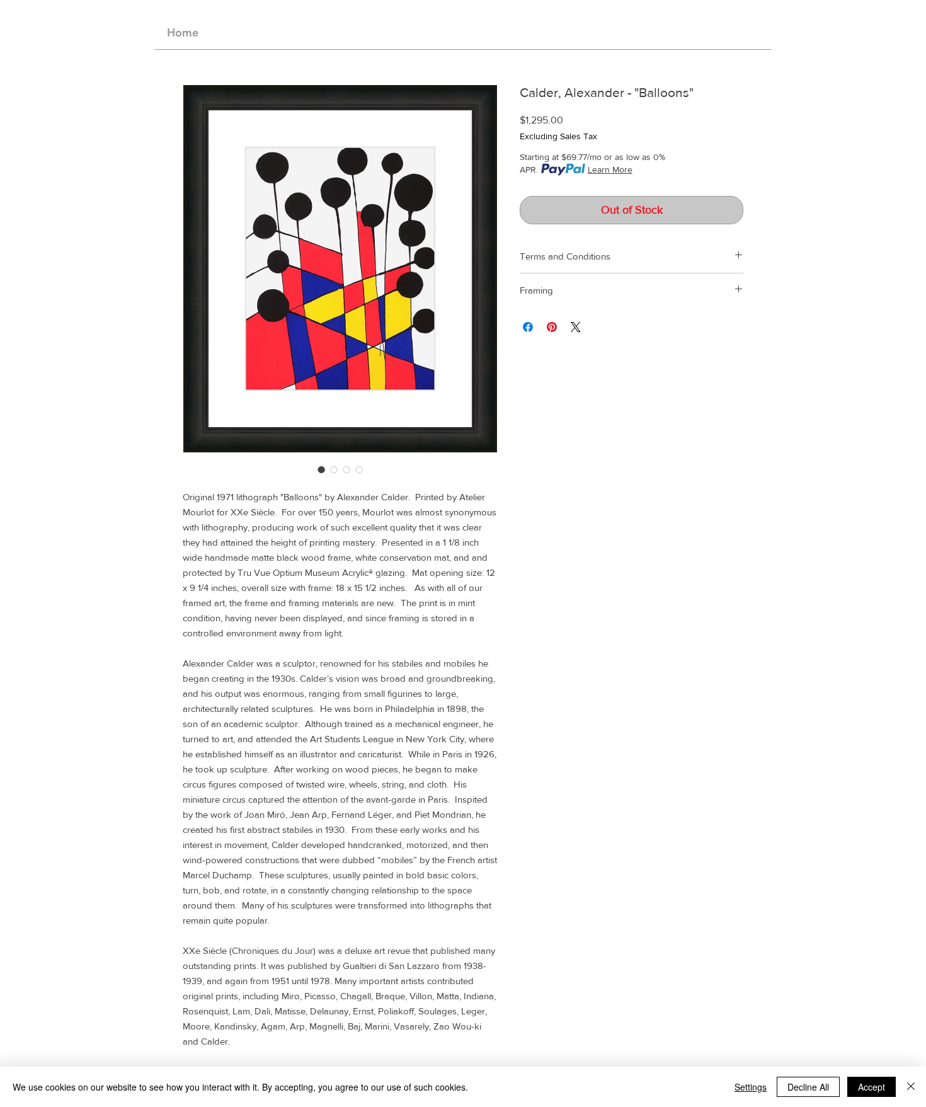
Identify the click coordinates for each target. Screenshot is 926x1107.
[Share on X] (575, 327)
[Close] (910, 1087)
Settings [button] (751, 1087)
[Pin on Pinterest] (551, 327)
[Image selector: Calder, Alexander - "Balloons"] (321, 469)
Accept (871, 1087)
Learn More (610, 169)
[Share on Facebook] (527, 327)
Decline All (808, 1087)
